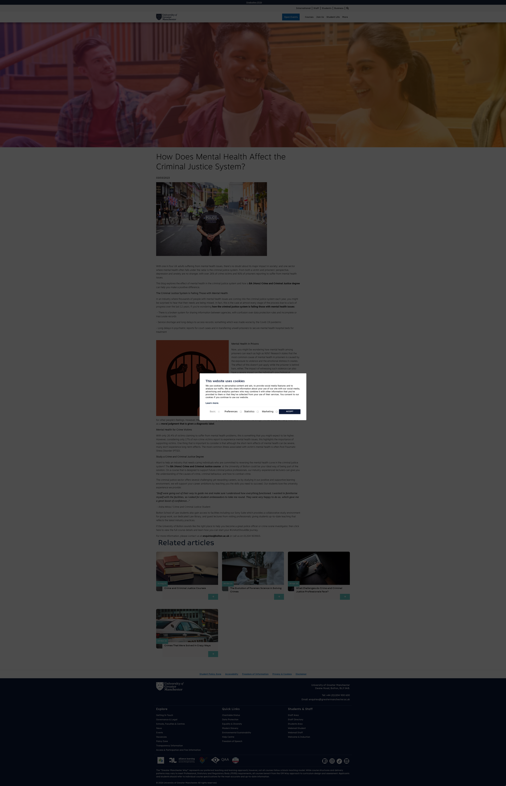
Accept (289, 412)
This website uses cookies (225, 381)
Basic (213, 412)
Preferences (231, 412)
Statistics (249, 412)
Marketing (267, 412)
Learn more (212, 403)
